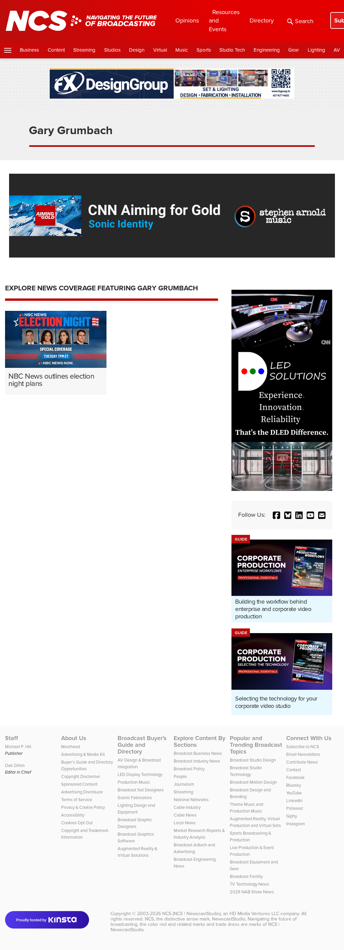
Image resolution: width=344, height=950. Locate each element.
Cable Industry (187, 807)
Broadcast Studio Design (253, 760)
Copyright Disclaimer (80, 776)
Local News (185, 823)
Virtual (160, 50)
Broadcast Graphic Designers (135, 823)
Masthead (70, 746)
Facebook (295, 777)
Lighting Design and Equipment (136, 808)
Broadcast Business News (198, 753)
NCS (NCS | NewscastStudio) (191, 913)
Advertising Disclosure (82, 792)
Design (136, 50)
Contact (293, 770)
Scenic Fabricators (135, 797)
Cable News (185, 815)
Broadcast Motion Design (253, 782)
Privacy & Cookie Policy (83, 807)
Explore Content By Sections (199, 741)
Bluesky (293, 785)
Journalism (184, 784)
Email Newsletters (303, 754)
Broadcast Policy (189, 769)
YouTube (294, 793)
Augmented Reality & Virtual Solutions (137, 851)
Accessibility (72, 815)
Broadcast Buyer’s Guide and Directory (142, 745)
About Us (73, 738)
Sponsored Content (79, 784)
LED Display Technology (140, 774)
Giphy (291, 816)
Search (304, 21)
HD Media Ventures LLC (254, 913)
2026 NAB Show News (252, 892)
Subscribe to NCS (302, 746)
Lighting (316, 50)
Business (29, 50)
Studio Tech (232, 50)
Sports (204, 50)
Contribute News (302, 762)
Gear (293, 50)
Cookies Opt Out (77, 823)
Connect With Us (309, 738)
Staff (11, 738)
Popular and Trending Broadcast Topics (256, 745)
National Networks (191, 799)
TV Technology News (249, 884)
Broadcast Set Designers (141, 790)
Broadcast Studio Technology (246, 771)
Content (56, 50)
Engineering (267, 50)
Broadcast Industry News (197, 761)
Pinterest (294, 808)
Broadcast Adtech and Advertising (194, 848)
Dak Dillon (15, 765)
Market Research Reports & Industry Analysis (199, 833)
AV (337, 50)
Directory (262, 20)
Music (181, 50)
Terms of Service (76, 799)
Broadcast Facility (246, 876)
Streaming (84, 50)
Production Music (134, 782)
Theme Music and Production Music (246, 807)
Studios (112, 50)
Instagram (295, 824)
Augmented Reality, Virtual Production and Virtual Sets (255, 822)
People (180, 776)
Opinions (187, 20)
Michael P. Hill (18, 746)
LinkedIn (294, 800)
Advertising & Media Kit (83, 754)
